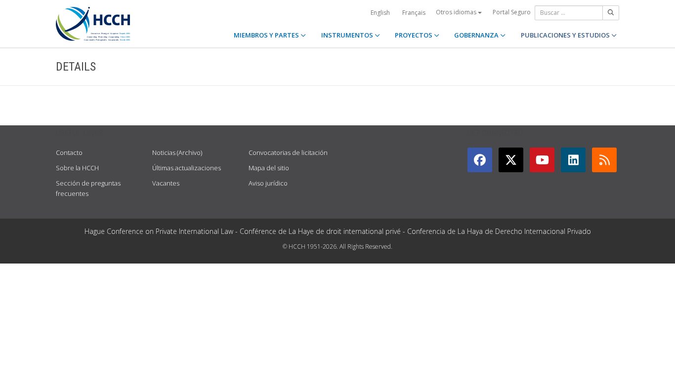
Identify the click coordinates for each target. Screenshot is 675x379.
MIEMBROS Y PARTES (267, 35)
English (380, 12)
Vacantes (165, 183)
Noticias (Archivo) (177, 152)
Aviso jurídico (268, 183)
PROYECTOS (414, 35)
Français (413, 12)
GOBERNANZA (477, 35)
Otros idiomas (457, 12)
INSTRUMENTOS (348, 35)
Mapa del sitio (269, 167)
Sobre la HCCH (77, 167)
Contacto (69, 152)
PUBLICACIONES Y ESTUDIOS (566, 35)
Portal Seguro (512, 12)
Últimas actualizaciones (186, 167)
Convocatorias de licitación (288, 152)
